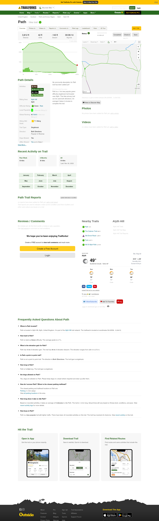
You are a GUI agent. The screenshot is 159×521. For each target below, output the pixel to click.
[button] (38, 457)
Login (47, 255)
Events (76, 12)
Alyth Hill (34, 99)
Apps (85, 12)
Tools (64, 513)
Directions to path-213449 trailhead (93, 98)
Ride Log (66, 12)
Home (21, 12)
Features (43, 513)
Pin (95, 286)
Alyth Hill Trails (118, 226)
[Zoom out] (138, 54)
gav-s (85, 294)
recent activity (120, 415)
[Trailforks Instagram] (23, 509)
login (139, 8)
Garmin (64, 517)
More (92, 12)
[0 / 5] (102, 33)
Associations (77, 510)
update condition (68, 197)
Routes (45, 12)
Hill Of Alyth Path (90, 244)
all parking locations (30, 393)
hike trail (33, 22)
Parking (22, 391)
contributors (95, 294)
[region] (111, 67)
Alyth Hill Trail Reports (120, 233)
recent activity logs (26, 405)
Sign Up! (65, 510)
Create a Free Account (47, 248)
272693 (34, 114)
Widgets (56, 517)
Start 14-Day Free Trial (90, 2)
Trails (37, 12)
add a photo (114, 113)
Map (28, 12)
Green (38, 106)
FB (84, 286)
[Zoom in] (138, 51)
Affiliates (74, 513)
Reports (56, 12)
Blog (54, 513)
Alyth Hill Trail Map (119, 230)
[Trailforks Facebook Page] (20, 509)
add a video (114, 127)
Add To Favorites (108, 301)
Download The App (111, 509)
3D (138, 84)
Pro (54, 510)
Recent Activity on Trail (33, 151)
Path (86, 227)
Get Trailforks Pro (133, 12)
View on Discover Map (92, 102)
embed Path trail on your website (90, 290)
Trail (86, 240)
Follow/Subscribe (91, 301)
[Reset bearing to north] (138, 57)
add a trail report (52, 202)
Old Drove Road (90, 236)
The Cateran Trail (91, 231)
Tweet (89, 286)
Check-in (127, 35)
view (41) (125, 38)
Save (135, 35)
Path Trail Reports (29, 197)
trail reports (25, 228)
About (42, 510)
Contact (43, 517)
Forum (76, 517)
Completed (117, 35)
